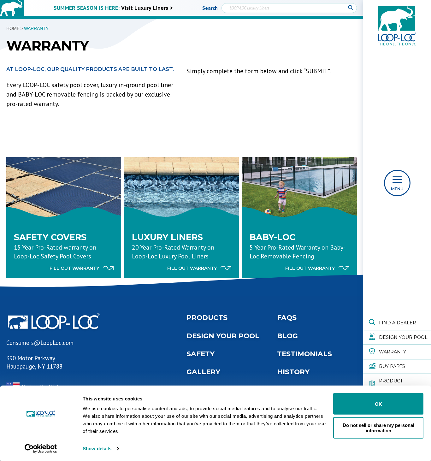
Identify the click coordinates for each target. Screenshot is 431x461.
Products (206, 317)
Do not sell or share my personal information (378, 427)
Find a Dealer (397, 323)
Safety (200, 354)
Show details (97, 448)
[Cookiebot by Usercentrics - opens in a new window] (40, 448)
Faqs (287, 317)
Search (210, 7)
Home (13, 28)
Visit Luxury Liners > (147, 7)
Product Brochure (393, 384)
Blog (287, 336)
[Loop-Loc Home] (12, 8)
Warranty (392, 352)
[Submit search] (350, 8)
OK (378, 403)
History (293, 372)
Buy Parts (392, 366)
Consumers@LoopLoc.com (40, 342)
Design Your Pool (403, 337)
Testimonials (304, 354)
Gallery (203, 372)
